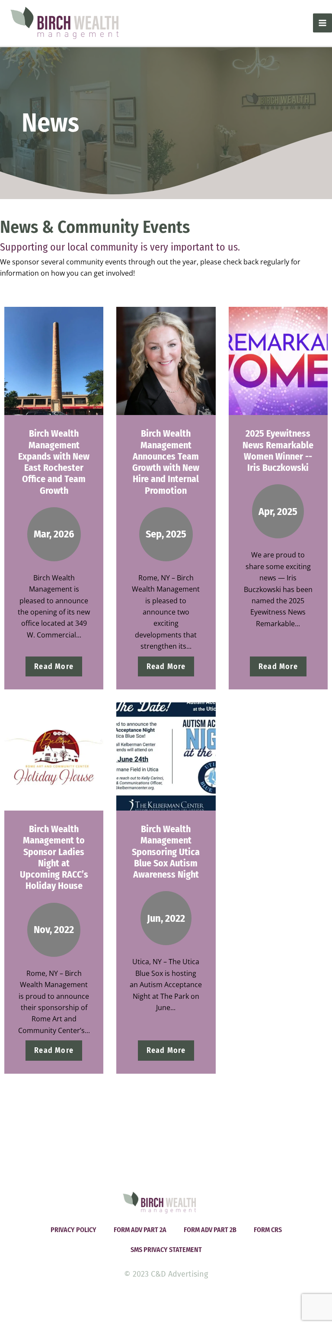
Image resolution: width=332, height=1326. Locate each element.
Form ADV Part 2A (140, 1230)
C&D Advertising (179, 1274)
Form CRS (268, 1230)
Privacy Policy (73, 1230)
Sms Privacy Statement (166, 1250)
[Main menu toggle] (322, 22)
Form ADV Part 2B (210, 1230)
